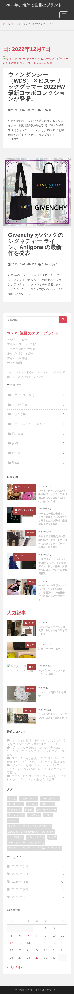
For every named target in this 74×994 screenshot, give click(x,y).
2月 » (19, 967)
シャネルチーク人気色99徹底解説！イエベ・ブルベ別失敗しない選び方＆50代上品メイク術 (52, 496)
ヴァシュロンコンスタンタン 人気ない (36, 776)
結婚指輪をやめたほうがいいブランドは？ (30, 831)
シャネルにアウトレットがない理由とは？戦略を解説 (52, 716)
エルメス (13, 820)
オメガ (52, 837)
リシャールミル (35, 837)
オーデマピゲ (15, 837)
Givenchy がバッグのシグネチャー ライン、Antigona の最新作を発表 (36, 244)
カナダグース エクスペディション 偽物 (51, 672)
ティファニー (15, 804)
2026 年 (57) (19, 866)
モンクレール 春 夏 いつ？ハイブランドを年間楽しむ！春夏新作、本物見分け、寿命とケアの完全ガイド (52, 592)
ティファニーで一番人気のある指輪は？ (29, 826)
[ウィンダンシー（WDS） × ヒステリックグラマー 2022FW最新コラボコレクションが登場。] (37, 60)
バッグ (52, 264)
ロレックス (47, 804)
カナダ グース (15, 815)
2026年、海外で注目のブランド (34, 5)
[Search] (63, 319)
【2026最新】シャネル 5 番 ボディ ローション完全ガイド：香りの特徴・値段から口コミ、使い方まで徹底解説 (52, 566)
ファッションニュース (28, 423)
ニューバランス (28, 798)
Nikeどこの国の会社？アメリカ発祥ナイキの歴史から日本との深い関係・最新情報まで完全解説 (52, 519)
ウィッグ (19, 404)
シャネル (32, 804)
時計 (17, 433)
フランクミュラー (46, 809)
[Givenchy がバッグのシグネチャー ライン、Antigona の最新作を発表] (37, 191)
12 (11, 943)
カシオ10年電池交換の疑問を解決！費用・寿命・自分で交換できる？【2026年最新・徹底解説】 (52, 541)
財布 (16, 452)
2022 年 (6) (18, 896)
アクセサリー (22, 395)
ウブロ (48, 815)
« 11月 (11, 967)
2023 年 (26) (19, 889)
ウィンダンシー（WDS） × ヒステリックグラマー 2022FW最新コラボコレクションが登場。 (36, 87)
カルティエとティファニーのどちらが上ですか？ (34, 848)
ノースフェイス (50, 798)
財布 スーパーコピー (49, 648)
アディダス (14, 809)
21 (28, 950)
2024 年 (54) (19, 881)
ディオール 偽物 (17, 358)
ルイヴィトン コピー (20, 353)
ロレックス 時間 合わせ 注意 (52, 694)
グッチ (28, 809)
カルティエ (34, 815)
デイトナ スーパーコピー (22, 344)
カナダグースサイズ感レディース (26, 842)
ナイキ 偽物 (14, 362)
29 (36, 957)
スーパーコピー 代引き (21, 348)
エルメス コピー (17, 339)
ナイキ (12, 798)
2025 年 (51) (19, 873)
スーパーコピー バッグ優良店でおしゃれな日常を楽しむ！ (52, 630)
